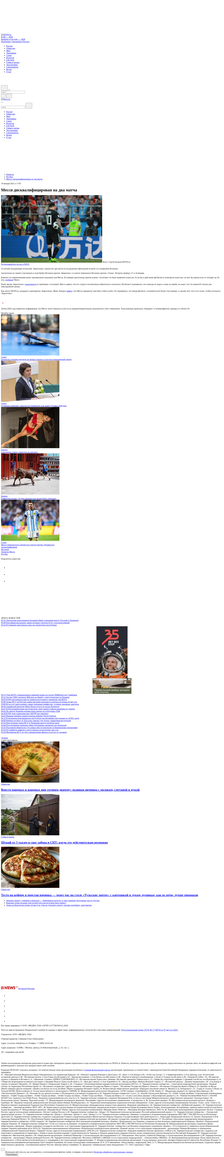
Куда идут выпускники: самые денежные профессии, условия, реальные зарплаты (40, 704)
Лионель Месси (8, 552)
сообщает (9, 280)
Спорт (4, 357)
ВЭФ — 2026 (7, 37)
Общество (5, 784)
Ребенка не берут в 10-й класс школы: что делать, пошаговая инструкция (36, 720)
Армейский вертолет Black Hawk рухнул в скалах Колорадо (30, 706)
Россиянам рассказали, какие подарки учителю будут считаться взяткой (35, 623)
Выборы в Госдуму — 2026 (13, 39)
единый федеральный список (97, 1070)
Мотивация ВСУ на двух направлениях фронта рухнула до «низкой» (34, 732)
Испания (5, 549)
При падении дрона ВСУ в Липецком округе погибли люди (30, 723)
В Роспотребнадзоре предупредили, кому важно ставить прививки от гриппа (38, 709)
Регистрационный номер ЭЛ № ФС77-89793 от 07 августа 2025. (149, 1030)
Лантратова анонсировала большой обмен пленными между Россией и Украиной (39, 620)
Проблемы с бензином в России (15, 42)
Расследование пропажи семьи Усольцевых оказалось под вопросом (33, 725)
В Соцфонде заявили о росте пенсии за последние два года (30, 730)
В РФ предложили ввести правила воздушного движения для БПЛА (34, 699)
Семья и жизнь (7, 837)
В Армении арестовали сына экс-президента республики (29, 625)
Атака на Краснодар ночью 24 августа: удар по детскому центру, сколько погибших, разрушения (49, 905)
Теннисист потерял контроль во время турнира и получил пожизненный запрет (36, 359)
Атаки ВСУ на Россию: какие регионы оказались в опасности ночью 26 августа (39, 702)
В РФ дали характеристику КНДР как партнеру (24, 713)
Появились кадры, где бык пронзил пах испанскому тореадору (29, 498)
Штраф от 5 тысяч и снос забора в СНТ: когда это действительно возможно (54, 842)
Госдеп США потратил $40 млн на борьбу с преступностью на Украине (35, 697)
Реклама (30, 988)
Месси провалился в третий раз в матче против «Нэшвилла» (28, 545)
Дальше (4, 738)
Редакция (22, 988)
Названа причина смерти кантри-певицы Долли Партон (28, 716)
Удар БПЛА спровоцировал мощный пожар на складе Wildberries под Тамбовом (39, 695)
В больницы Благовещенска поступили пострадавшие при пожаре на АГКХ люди (40, 718)
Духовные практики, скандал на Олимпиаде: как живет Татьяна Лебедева (33, 406)
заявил (69, 291)
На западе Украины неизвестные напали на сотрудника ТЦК (30, 711)
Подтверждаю (11, 1155)
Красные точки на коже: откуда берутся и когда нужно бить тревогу (36, 903)
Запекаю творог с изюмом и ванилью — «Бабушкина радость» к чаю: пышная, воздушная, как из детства (52, 900)
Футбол (4, 554)
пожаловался (30, 284)
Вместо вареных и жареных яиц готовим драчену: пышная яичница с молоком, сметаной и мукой (70, 789)
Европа (4, 450)
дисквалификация (9, 547)
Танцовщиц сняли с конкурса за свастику (19, 452)
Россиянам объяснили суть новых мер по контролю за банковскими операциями (39, 728)
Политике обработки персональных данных (113, 1152)
